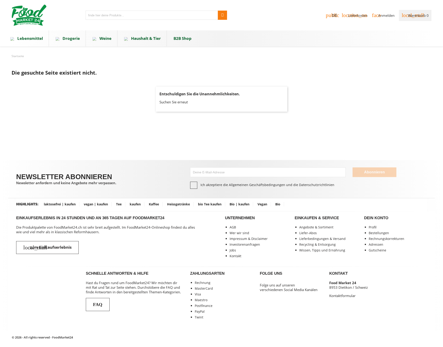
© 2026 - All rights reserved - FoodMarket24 (42, 337)
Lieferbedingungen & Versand (322, 238)
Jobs (233, 250)
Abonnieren (374, 172)
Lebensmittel (29, 38)
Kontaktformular (342, 295)
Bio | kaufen (239, 204)
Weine (105, 38)
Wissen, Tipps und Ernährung (322, 250)
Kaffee (154, 204)
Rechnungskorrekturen (386, 238)
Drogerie (71, 38)
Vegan (262, 204)
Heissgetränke (178, 204)
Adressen (376, 244)
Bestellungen (379, 233)
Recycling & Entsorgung (317, 244)
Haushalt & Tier (145, 38)
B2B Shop (183, 38)
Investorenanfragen (245, 244)
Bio (277, 204)
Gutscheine (377, 250)
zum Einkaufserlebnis (47, 248)
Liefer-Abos (308, 233)
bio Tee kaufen (210, 204)
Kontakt (235, 256)
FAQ (97, 304)
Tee (119, 204)
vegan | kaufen (96, 204)
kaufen (135, 204)
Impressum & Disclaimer (249, 238)
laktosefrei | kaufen (60, 204)
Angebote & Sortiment (316, 227)
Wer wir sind (239, 233)
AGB (233, 227)
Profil (373, 227)
